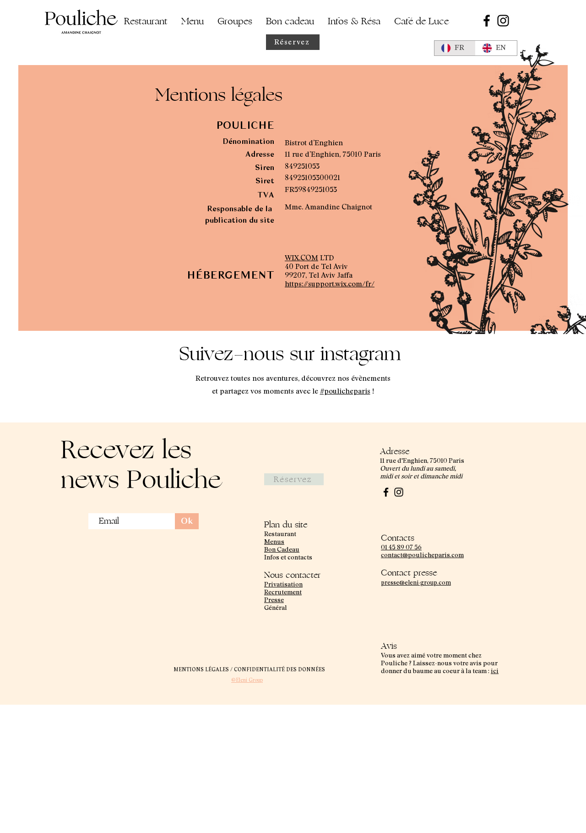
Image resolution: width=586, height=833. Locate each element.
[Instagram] (503, 20)
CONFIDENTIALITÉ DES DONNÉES (279, 669)
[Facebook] (486, 20)
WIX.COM (301, 258)
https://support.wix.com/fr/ (329, 284)
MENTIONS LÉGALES (202, 669)
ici (495, 671)
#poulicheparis (345, 391)
